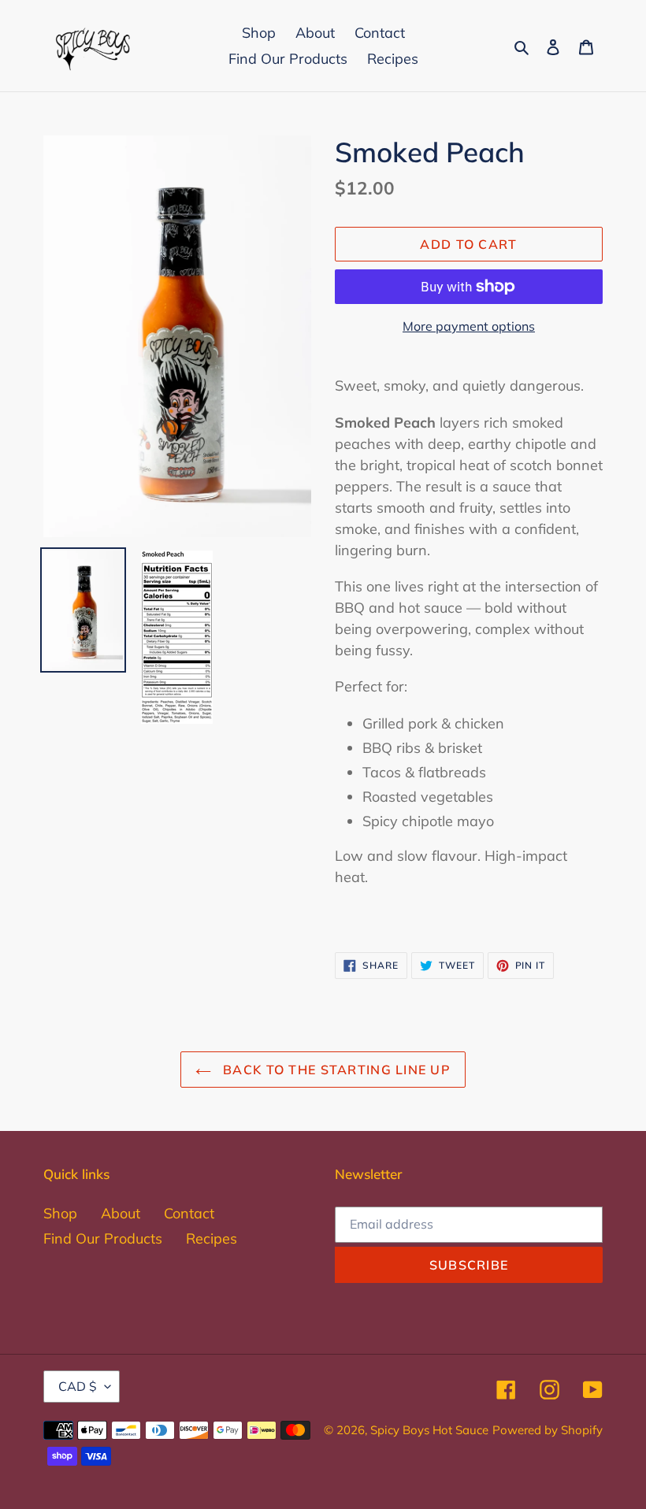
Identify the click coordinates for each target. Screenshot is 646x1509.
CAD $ (77, 1386)
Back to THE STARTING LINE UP (335, 1069)
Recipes (211, 1238)
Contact (189, 1213)
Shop (60, 1213)
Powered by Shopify (547, 1429)
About (120, 1213)
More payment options (469, 326)
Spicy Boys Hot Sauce (429, 1429)
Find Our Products (102, 1238)
